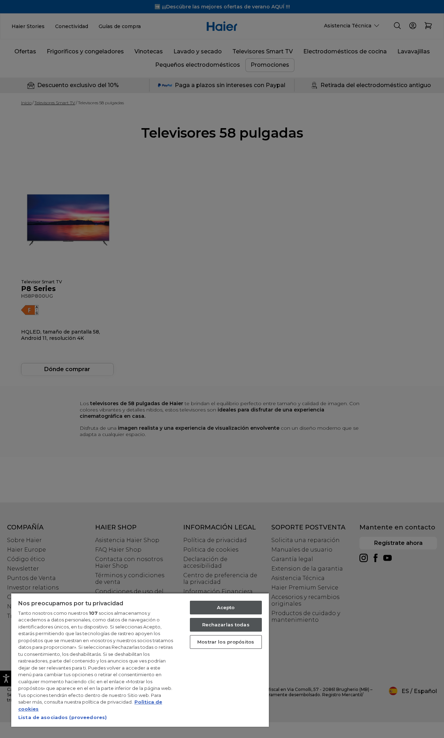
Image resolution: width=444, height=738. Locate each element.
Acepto (226, 607)
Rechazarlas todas (226, 624)
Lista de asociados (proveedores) (62, 717)
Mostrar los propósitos (225, 642)
